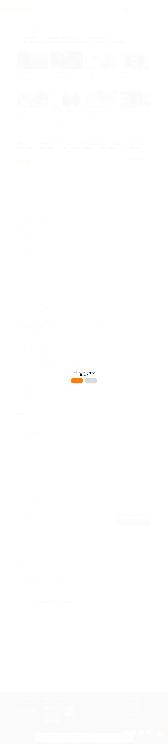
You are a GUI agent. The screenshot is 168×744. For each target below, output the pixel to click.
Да (77, 381)
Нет (91, 381)
